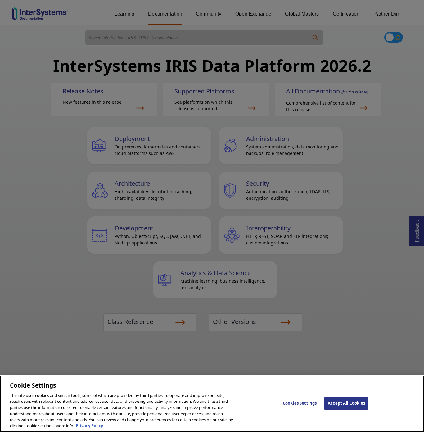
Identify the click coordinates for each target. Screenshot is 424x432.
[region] (212, 403)
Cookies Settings (300, 403)
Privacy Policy (89, 425)
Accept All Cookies (346, 403)
